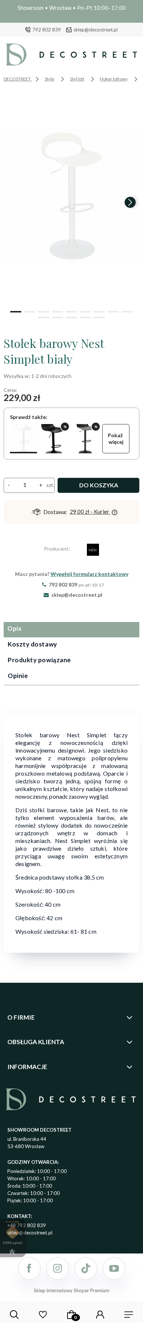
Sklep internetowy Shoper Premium (71, 1290)
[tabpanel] (71, 828)
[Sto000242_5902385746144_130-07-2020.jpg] (71, 196)
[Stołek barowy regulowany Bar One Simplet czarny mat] (54, 438)
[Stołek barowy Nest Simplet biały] (23, 438)
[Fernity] (93, 551)
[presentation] (12, 202)
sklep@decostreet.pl (95, 30)
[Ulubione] (43, 1314)
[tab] (71, 629)
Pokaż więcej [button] (116, 438)
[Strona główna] (71, 56)
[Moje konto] (100, 1314)
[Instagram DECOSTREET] (57, 1268)
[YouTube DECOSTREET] (114, 1268)
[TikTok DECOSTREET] (85, 1268)
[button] (15, 311)
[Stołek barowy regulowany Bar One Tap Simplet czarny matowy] (85, 438)
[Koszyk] (71, 1314)
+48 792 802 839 (26, 1225)
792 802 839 (46, 30)
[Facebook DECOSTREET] (29, 1268)
